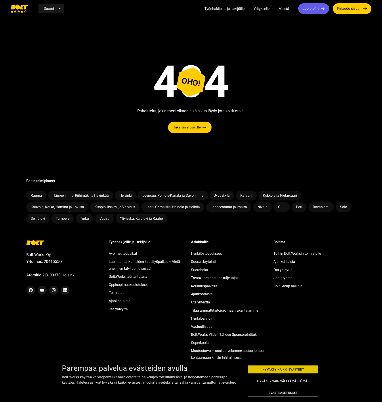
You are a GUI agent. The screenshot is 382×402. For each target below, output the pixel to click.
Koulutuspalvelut (204, 286)
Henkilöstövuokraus (206, 253)
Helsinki (125, 195)
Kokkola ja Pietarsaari (280, 195)
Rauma (36, 195)
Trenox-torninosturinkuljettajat (214, 278)
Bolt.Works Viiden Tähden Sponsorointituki (224, 334)
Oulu (281, 207)
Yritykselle (261, 9)
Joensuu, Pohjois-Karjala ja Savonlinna (172, 195)
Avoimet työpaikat (123, 253)
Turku (84, 218)
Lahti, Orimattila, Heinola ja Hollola (173, 207)
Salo (343, 207)
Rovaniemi (321, 207)
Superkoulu (200, 343)
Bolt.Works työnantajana (128, 276)
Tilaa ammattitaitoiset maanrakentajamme (224, 310)
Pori (299, 207)
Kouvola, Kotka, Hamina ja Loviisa (57, 207)
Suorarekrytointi (203, 262)
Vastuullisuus (201, 326)
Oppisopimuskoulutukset (128, 285)
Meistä (284, 9)
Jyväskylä (222, 195)
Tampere (62, 218)
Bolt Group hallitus (287, 286)
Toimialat (116, 293)
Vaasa (104, 218)
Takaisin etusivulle (187, 127)
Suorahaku (199, 270)
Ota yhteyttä (118, 309)
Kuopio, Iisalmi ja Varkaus (115, 207)
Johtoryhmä (282, 278)
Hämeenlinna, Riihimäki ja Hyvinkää (81, 195)
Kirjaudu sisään (349, 8)
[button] (249, 9)
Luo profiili (311, 8)
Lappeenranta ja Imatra (228, 207)
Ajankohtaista (119, 301)
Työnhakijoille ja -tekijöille (224, 9)
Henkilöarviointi (203, 318)
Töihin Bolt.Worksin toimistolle (297, 253)
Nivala (262, 207)
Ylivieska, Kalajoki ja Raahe (141, 218)
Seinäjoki (38, 218)
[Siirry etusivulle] (19, 8)
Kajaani (246, 195)
